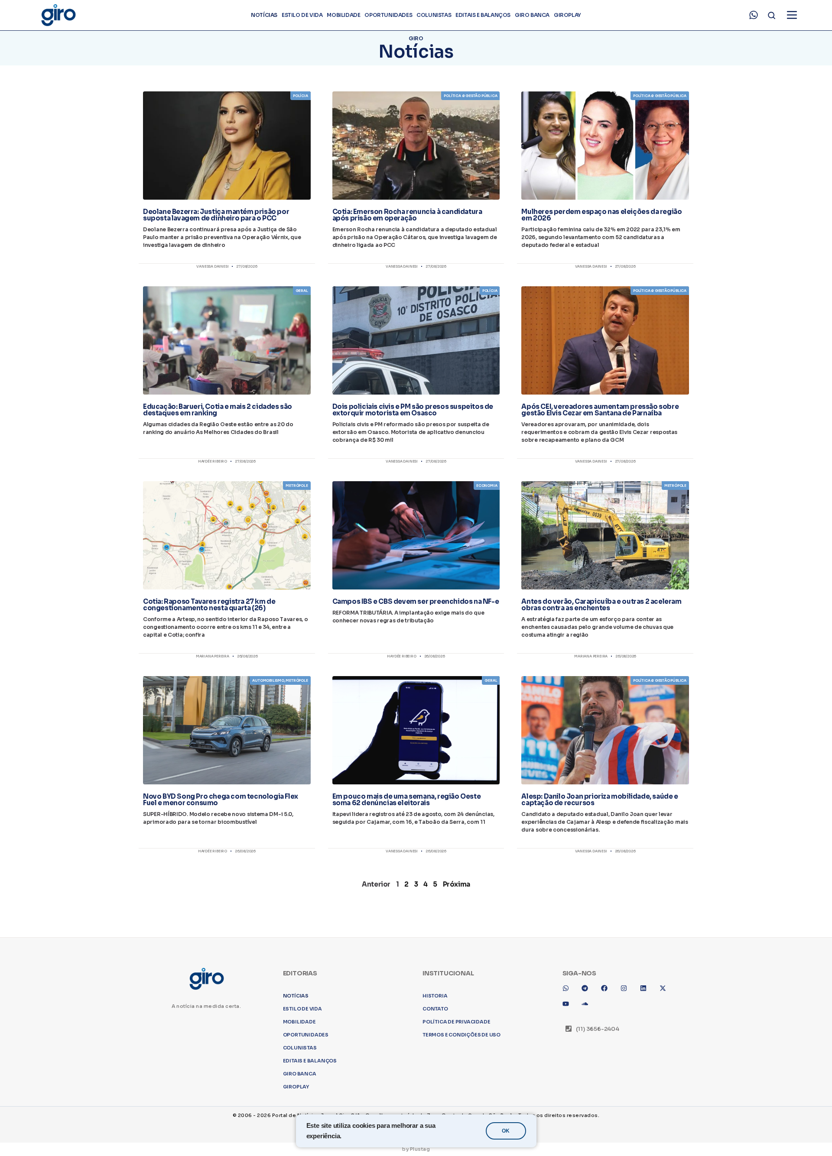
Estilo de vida (302, 15)
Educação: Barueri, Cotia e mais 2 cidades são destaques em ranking (217, 409)
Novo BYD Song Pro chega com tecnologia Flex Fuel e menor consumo (220, 799)
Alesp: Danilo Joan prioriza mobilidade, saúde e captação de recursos (599, 799)
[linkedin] (646, 1112)
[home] (58, 15)
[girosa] (666, 1112)
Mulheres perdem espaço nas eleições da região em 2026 (601, 214)
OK (506, 1131)
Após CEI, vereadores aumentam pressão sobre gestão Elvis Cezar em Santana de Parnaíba (600, 409)
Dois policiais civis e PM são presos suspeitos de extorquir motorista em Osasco (412, 409)
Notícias (264, 15)
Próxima (456, 884)
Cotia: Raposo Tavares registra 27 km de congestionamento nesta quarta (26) (209, 604)
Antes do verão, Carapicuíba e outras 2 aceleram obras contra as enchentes (601, 604)
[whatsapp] (753, 15)
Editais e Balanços (482, 15)
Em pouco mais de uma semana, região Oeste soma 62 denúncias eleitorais (406, 799)
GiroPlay (567, 15)
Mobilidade (343, 15)
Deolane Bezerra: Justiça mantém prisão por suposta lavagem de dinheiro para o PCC (216, 214)
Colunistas (433, 15)
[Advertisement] (416, 985)
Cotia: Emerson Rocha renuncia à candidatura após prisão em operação (407, 214)
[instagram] (627, 1112)
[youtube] (568, 1128)
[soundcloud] (588, 1128)
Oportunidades (388, 15)
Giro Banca (532, 15)
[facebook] (607, 1112)
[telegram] (588, 1112)
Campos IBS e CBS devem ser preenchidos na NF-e (415, 601)
